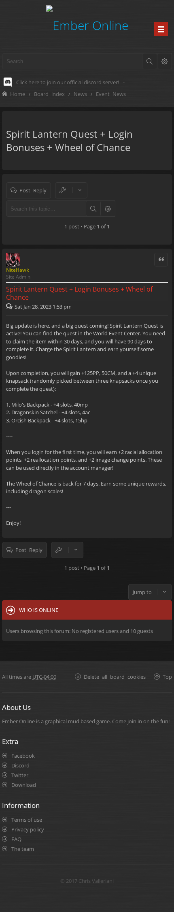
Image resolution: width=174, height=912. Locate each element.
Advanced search (107, 208)
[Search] (149, 61)
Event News (111, 93)
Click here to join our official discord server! (67, 82)
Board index (49, 93)
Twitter (19, 775)
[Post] (10, 306)
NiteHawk (17, 269)
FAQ (16, 839)
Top (167, 676)
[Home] (87, 24)
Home (17, 93)
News (80, 93)
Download (23, 784)
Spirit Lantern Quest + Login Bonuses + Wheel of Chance (69, 140)
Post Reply (33, 190)
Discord (20, 765)
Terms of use (26, 819)
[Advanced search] (164, 61)
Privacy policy (27, 829)
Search (93, 208)
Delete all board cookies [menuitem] (115, 676)
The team (22, 848)
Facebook (23, 755)
